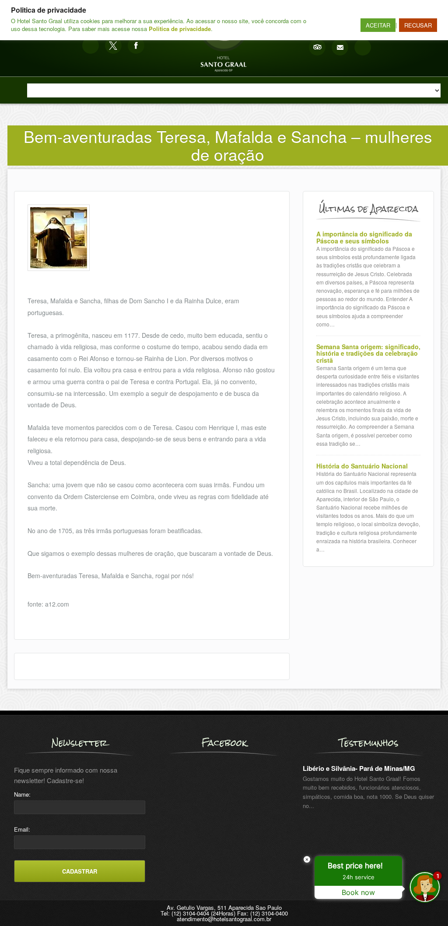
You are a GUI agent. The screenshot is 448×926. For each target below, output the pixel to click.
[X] (113, 45)
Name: (22, 794)
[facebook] (136, 45)
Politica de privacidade (180, 28)
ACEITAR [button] (378, 25)
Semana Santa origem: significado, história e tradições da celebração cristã (368, 353)
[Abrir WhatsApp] (22, 904)
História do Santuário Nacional (362, 466)
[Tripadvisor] (317, 47)
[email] (340, 47)
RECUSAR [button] (418, 25)
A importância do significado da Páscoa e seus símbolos (364, 237)
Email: (22, 829)
